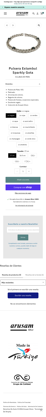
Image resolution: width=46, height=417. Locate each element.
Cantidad (23, 167)
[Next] (43, 7)
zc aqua (15, 121)
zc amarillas (29, 133)
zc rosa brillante (29, 127)
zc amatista (22, 145)
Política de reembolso (9, 402)
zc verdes (33, 115)
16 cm (18, 161)
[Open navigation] (5, 13)
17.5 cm (28, 161)
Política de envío (22, 406)
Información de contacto (35, 406)
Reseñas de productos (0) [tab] (11, 275)
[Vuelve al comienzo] (41, 410)
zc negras (11, 115)
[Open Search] (34, 14)
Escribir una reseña (23, 295)
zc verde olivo (30, 139)
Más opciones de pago (23, 193)
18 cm (34, 155)
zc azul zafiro (28, 121)
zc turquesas (15, 133)
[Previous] (2, 7)
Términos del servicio (9, 406)
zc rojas (22, 115)
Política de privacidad (24, 402)
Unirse (23, 237)
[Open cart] (41, 14)
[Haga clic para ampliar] (39, 25)
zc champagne (15, 139)
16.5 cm (22, 155)
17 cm (12, 155)
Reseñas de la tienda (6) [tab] (34, 275)
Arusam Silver (28, 409)
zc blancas (14, 127)
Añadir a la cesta (23, 180)
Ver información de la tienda (24, 205)
